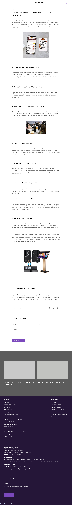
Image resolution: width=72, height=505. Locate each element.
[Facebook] (7, 478)
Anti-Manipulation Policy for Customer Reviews (15, 412)
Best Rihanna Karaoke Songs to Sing (51, 382)
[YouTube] (13, 478)
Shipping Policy (7, 407)
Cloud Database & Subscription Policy (12, 414)
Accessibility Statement (9, 426)
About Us (53, 402)
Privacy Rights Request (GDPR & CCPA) (13, 419)
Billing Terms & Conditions (10, 429)
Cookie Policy (7, 434)
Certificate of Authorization (10, 421)
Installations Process (56, 404)
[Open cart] (67, 2)
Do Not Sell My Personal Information (59, 414)
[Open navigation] (3, 2)
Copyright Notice (8, 436)
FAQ (52, 412)
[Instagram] (10, 478)
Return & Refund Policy (9, 404)
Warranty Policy (7, 416)
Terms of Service (8, 409)
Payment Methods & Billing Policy (59, 409)
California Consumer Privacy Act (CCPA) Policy (15, 431)
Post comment (18, 340)
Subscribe (9, 494)
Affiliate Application (56, 407)
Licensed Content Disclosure (10, 424)
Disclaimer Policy (8, 438)
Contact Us (53, 416)
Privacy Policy (7, 402)
